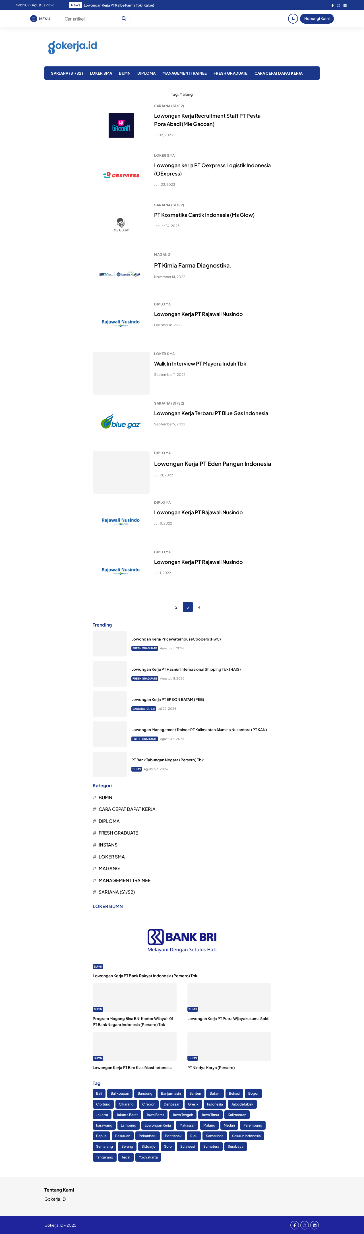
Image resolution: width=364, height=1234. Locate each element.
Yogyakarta (148, 1157)
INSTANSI (109, 845)
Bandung (145, 1093)
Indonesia (215, 1104)
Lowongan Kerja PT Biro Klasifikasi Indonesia (133, 1067)
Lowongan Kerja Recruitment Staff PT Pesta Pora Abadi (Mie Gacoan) (207, 119)
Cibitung (103, 1104)
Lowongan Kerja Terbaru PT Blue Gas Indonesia (211, 413)
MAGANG (162, 254)
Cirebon (148, 1104)
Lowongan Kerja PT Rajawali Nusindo (198, 314)
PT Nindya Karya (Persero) (211, 1067)
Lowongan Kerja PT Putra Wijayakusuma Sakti (228, 1018)
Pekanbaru (147, 1136)
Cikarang (126, 1104)
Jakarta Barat (127, 1115)
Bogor (253, 1093)
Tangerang (104, 1157)
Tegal (126, 1157)
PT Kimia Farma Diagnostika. (193, 265)
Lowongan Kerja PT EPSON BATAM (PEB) (167, 699)
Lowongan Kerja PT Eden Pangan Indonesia (212, 463)
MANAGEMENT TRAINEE (184, 73)
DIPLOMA (146, 73)
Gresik (193, 1104)
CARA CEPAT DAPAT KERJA (279, 73)
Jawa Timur (210, 1115)
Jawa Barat (155, 1115)
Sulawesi (187, 1146)
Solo (168, 1146)
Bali (99, 1093)
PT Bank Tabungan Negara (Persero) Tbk (167, 759)
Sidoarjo (149, 1146)
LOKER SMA (101, 73)
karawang (104, 1125)
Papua (101, 1136)
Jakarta (102, 1115)
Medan (229, 1125)
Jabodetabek (242, 1104)
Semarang (104, 1146)
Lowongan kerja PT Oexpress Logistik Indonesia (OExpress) (212, 169)
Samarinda (215, 1136)
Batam (215, 1093)
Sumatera (211, 1146)
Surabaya (235, 1146)
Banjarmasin (171, 1093)
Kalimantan (237, 1115)
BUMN (125, 73)
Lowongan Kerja (158, 1125)
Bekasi (234, 1093)
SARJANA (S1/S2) (67, 73)
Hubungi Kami (317, 18)
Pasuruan (122, 1136)
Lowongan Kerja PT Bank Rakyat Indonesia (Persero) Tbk (145, 975)
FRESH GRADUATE (230, 73)
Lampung (128, 1125)
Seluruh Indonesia (246, 1136)
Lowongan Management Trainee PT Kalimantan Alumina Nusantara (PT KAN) (199, 729)
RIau (193, 1136)
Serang (127, 1146)
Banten (195, 1093)
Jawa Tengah (183, 1115)
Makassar (187, 1125)
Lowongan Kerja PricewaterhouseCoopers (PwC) (176, 639)
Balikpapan (120, 1093)
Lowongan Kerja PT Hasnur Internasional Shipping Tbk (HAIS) (186, 669)
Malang (209, 1125)
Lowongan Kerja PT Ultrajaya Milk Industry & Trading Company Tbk (137, 5)
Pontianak (173, 1136)
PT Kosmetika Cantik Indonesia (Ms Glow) (204, 214)
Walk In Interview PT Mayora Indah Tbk (200, 363)
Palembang (252, 1125)
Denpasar (171, 1104)
